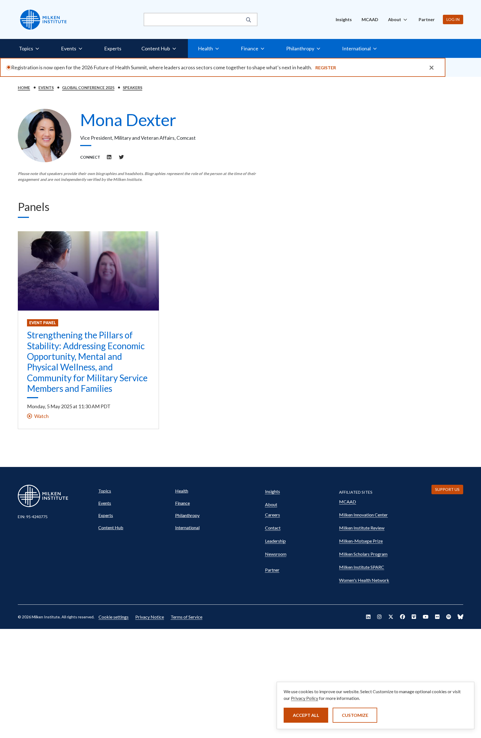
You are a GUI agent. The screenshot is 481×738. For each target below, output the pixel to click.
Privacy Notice (149, 616)
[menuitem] (344, 19)
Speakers (132, 87)
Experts (112, 48)
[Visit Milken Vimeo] (414, 617)
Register (325, 67)
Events (46, 87)
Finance (182, 503)
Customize (355, 715)
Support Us (447, 489)
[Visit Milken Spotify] (448, 617)
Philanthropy (187, 515)
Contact (273, 527)
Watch (41, 416)
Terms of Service (186, 616)
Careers (272, 514)
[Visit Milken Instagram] (379, 617)
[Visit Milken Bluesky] (460, 617)
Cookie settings (114, 616)
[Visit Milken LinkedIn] (368, 617)
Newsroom (275, 554)
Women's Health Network (364, 580)
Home (24, 87)
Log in (453, 19)
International (187, 527)
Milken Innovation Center (363, 514)
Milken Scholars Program (363, 554)
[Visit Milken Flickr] (437, 617)
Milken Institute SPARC (361, 567)
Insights (344, 19)
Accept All (306, 715)
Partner (427, 19)
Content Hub (110, 527)
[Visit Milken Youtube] (425, 617)
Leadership (275, 540)
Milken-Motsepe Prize (361, 540)
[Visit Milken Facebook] (402, 617)
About (271, 504)
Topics (104, 490)
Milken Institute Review (361, 527)
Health (181, 490)
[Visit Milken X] (390, 617)
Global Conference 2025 (88, 87)
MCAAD (370, 19)
